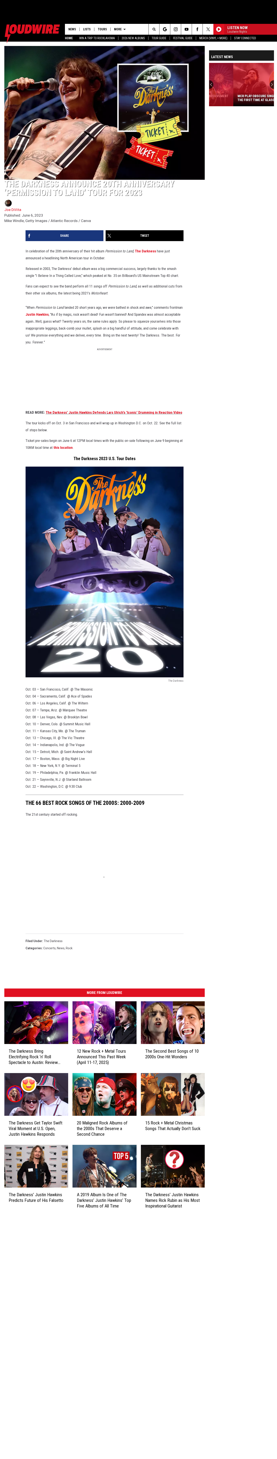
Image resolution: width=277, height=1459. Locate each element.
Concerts (49, 948)
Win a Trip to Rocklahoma (97, 38)
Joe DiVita (12, 209)
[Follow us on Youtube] (186, 29)
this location (63, 447)
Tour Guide (159, 38)
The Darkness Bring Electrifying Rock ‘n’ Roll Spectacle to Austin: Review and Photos (33, 1057)
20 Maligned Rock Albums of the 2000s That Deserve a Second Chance (102, 1128)
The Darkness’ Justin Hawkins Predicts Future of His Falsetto (36, 1197)
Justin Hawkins (37, 314)
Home (69, 38)
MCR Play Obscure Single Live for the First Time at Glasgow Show (239, 98)
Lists (87, 29)
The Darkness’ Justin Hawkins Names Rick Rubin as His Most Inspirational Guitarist (172, 1200)
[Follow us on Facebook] (197, 29)
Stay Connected (245, 38)
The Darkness (145, 251)
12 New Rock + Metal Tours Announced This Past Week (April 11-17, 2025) (101, 1057)
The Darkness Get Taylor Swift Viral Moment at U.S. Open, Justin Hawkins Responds (35, 1128)
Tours (102, 29)
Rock (69, 948)
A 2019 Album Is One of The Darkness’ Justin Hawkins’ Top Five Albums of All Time (104, 1200)
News (72, 29)
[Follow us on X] (208, 29)
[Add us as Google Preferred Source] (164, 29)
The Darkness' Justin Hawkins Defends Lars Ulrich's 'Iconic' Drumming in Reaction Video (114, 412)
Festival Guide (183, 38)
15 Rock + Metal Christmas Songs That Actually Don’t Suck (172, 1125)
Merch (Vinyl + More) (213, 38)
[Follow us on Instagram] (175, 29)
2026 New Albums (133, 38)
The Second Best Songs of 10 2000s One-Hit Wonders (172, 1054)
